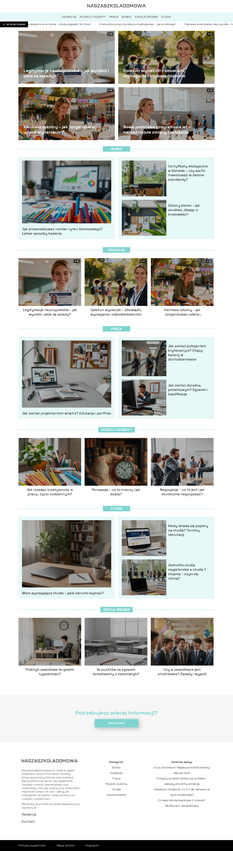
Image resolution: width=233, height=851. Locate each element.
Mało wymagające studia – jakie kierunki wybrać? (63, 593)
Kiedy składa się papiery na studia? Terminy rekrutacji (188, 530)
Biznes (116, 149)
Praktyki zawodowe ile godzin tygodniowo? (50, 671)
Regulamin (92, 845)
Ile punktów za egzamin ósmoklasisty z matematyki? (116, 671)
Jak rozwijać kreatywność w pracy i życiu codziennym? (50, 491)
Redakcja (29, 814)
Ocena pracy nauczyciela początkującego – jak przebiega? (75, 24)
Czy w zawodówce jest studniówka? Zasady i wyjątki (182, 671)
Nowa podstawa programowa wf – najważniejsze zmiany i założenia (157, 129)
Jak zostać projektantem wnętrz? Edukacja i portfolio (66, 413)
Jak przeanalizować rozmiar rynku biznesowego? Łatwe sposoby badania (62, 231)
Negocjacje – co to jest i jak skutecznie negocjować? (182, 491)
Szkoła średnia (116, 609)
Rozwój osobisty (116, 430)
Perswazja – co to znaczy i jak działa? (116, 491)
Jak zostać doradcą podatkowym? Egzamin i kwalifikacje (188, 389)
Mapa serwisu (66, 845)
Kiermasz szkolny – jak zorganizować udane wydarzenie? (60, 129)
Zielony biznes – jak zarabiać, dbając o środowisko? (184, 210)
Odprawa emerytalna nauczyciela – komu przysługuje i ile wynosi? (165, 24)
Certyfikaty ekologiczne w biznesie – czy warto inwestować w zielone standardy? (188, 173)
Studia (116, 508)
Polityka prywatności (32, 845)
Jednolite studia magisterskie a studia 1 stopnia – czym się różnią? (187, 572)
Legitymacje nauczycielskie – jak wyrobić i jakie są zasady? (66, 73)
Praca (116, 329)
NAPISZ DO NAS (116, 723)
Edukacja (116, 250)
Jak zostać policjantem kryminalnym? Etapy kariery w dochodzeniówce (187, 353)
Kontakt (28, 821)
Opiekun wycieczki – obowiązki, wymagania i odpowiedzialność (154, 73)
